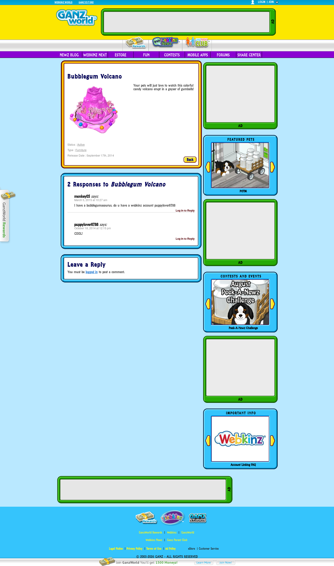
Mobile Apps (197, 55)
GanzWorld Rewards (150, 532)
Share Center (249, 55)
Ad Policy (170, 548)
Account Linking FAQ (243, 464)
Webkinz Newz (165, 42)
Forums (223, 55)
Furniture (81, 150)
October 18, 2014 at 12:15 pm (92, 228)
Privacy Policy (134, 548)
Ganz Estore (86, 2)
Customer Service (209, 548)
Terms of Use (153, 548)
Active (81, 144)
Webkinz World (63, 2)
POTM (243, 191)
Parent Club (197, 42)
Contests (172, 55)
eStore (120, 55)
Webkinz (172, 532)
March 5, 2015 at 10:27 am (90, 200)
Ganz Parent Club (177, 540)
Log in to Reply (185, 210)
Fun (146, 55)
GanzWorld (187, 532)
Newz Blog (69, 55)
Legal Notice (116, 548)
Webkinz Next (95, 55)
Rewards (136, 42)
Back (190, 159)
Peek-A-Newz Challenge (243, 328)
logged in (92, 272)
